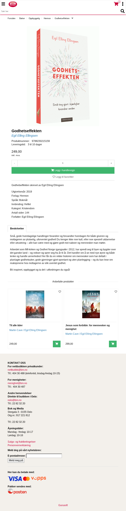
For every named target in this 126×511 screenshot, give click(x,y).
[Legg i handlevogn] (57, 344)
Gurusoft (63, 505)
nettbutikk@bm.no (17, 369)
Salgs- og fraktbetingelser (21, 441)
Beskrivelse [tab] (17, 228)
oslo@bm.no (15, 400)
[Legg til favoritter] (60, 291)
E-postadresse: (17, 455)
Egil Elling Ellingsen (25, 135)
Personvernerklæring (19, 445)
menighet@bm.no (17, 383)
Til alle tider (16, 325)
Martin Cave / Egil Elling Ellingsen (28, 330)
